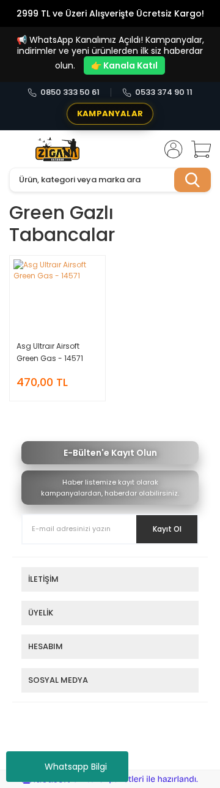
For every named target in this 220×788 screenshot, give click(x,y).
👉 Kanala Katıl (124, 65)
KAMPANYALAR (110, 113)
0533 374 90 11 (164, 92)
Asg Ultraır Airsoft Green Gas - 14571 (49, 352)
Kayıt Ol (167, 529)
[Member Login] (170, 149)
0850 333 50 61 (70, 92)
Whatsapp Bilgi (76, 766)
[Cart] (197, 149)
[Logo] (57, 149)
